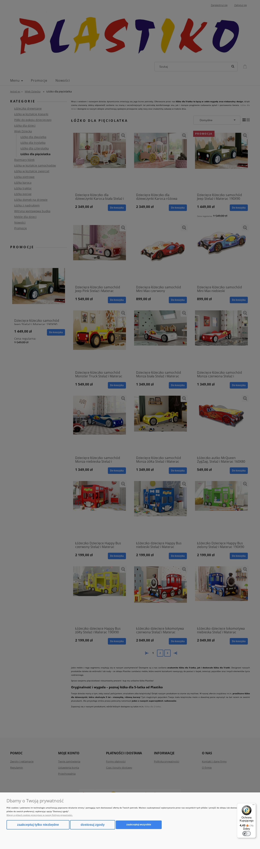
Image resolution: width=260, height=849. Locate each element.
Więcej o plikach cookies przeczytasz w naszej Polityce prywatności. (39, 815)
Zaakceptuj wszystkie (138, 824)
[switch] (247, 833)
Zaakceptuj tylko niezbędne (38, 824)
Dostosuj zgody (93, 824)
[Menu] (253, 805)
